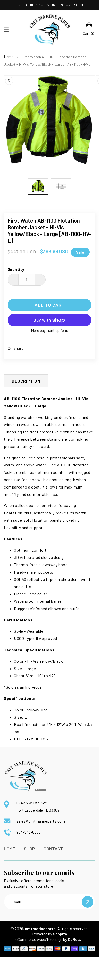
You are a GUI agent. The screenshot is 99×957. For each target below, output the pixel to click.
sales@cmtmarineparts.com (40, 820)
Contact (53, 848)
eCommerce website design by (41, 939)
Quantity (16, 269)
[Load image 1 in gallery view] (38, 186)
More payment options (49, 330)
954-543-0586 (28, 832)
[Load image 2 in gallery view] (61, 186)
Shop (29, 848)
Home (9, 56)
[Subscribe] (87, 902)
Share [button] (18, 348)
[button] (6, 29)
